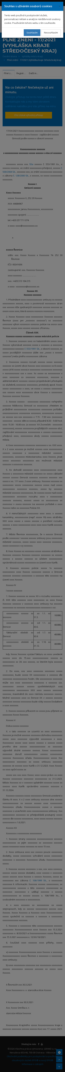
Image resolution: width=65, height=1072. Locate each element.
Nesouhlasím (51, 32)
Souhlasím (32, 32)
